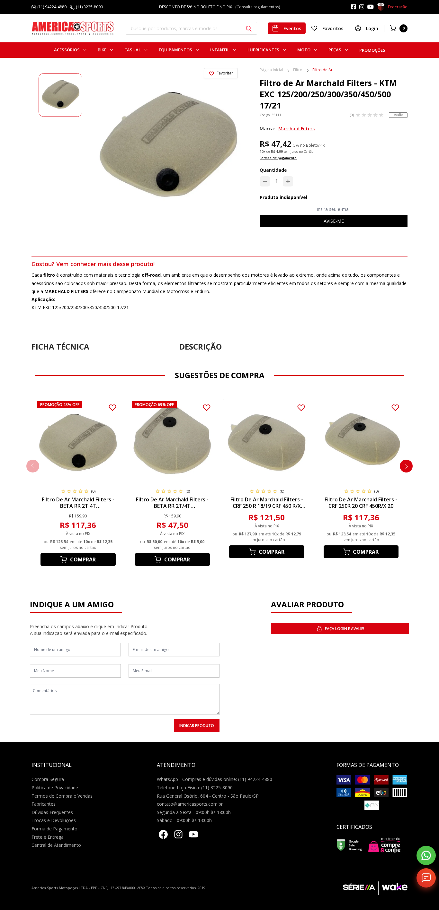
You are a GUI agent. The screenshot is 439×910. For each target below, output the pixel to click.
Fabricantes (43, 804)
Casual (132, 50)
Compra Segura (47, 779)
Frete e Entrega (47, 837)
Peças (334, 50)
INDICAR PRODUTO (196, 725)
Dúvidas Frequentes (52, 812)
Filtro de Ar (322, 70)
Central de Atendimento (56, 845)
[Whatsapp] (426, 855)
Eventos (292, 28)
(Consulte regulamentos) (250, 7)
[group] (60, 95)
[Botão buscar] (249, 28)
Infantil (219, 50)
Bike (102, 50)
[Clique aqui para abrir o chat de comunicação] (426, 878)
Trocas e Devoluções (53, 820)
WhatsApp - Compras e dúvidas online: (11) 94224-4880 (214, 779)
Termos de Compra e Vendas (62, 796)
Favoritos (332, 28)
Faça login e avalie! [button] (344, 628)
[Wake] (393, 888)
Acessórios (67, 50)
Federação (398, 7)
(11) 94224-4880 (52, 7)
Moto (303, 50)
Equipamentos (175, 50)
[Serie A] (360, 888)
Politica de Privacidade (54, 787)
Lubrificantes (263, 50)
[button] (406, 466)
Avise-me (334, 221)
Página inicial (271, 70)
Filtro (297, 70)
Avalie (398, 114)
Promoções (372, 50)
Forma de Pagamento (54, 829)
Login (372, 28)
